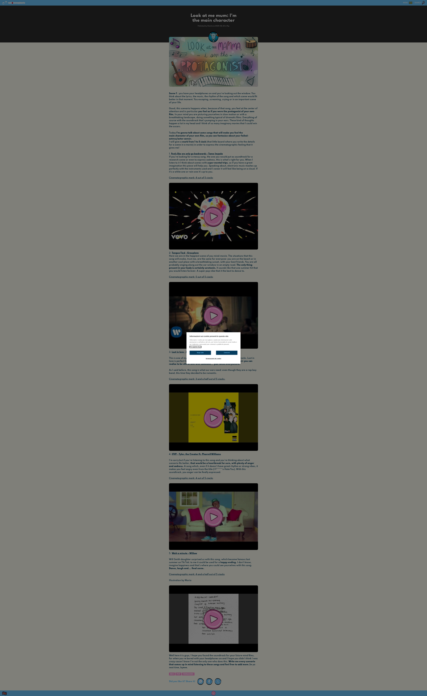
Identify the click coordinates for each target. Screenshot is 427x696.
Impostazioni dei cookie (213, 358)
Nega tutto (200, 352)
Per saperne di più (195, 347)
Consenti (227, 352)
